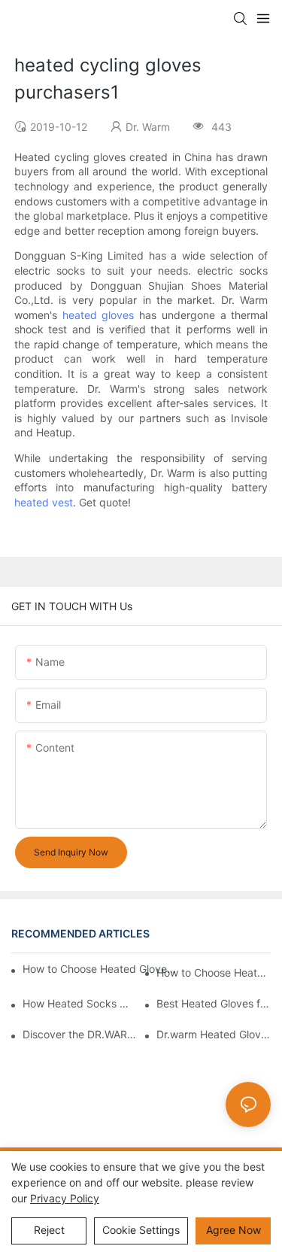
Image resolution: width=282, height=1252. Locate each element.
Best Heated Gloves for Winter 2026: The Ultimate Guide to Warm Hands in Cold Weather (213, 1003)
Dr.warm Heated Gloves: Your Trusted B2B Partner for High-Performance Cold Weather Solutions (213, 1034)
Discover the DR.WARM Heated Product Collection (80, 1034)
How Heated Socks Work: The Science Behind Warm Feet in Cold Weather (80, 1003)
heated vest (43, 502)
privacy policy (64, 1198)
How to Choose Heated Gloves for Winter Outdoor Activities (213, 972)
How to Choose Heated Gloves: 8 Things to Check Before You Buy (101, 968)
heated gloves (98, 314)
